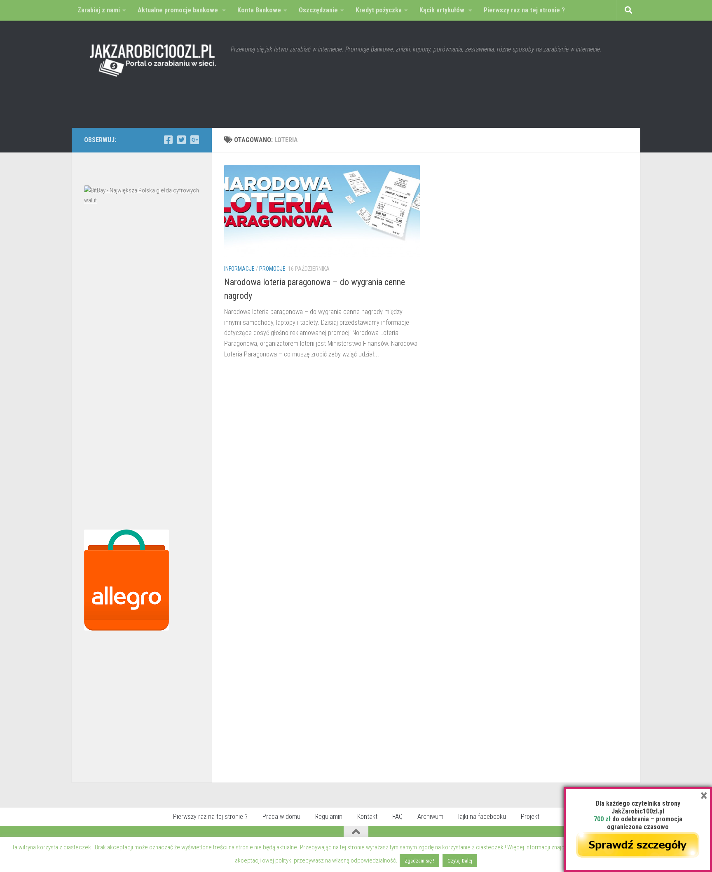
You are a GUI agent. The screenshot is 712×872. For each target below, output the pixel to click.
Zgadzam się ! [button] (419, 861)
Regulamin (328, 816)
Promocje (272, 268)
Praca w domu (281, 816)
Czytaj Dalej (459, 861)
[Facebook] (168, 140)
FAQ (397, 816)
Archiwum (430, 816)
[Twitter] (181, 140)
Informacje (239, 268)
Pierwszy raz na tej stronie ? (210, 816)
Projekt (530, 816)
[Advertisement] (141, 369)
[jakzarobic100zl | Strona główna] (153, 57)
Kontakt (367, 816)
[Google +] (194, 140)
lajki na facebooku (482, 816)
